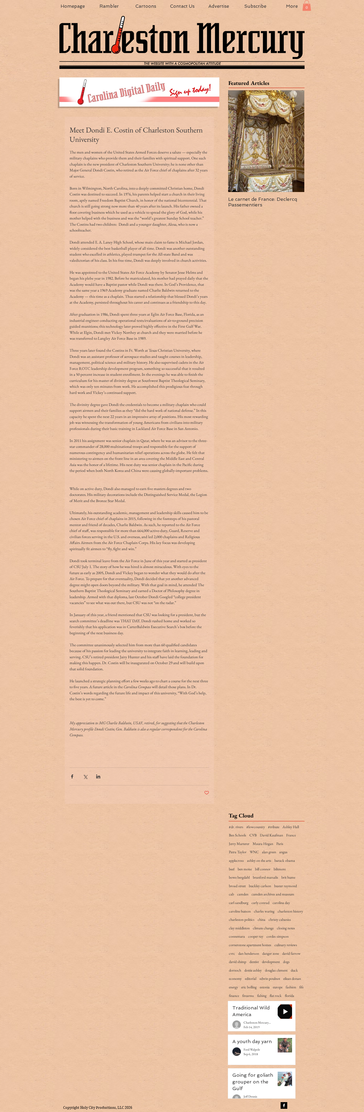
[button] (306, 5)
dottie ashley (253, 970)
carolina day (281, 902)
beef (231, 869)
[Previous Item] (236, 141)
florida (289, 995)
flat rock (276, 995)
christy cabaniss (280, 919)
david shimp (237, 961)
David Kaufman (271, 835)
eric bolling (249, 987)
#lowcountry (255, 826)
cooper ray (255, 936)
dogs (286, 961)
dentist (254, 961)
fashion (291, 987)
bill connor (262, 869)
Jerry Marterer (239, 843)
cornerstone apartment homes (250, 944)
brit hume (288, 877)
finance (234, 995)
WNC (254, 851)
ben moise (245, 869)
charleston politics (241, 919)
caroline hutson (240, 911)
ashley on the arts (259, 860)
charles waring (264, 911)
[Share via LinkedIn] (98, 776)
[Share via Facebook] (72, 776)
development (271, 961)
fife (301, 987)
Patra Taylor (237, 851)
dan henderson (248, 953)
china (261, 919)
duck (294, 970)
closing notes (286, 928)
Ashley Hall (290, 826)
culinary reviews (285, 944)
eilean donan (292, 978)
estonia (265, 987)
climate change (263, 928)
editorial (250, 978)
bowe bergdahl (239, 877)
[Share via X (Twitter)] (85, 776)
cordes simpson (277, 936)
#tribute (273, 826)
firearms (248, 995)
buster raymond (285, 885)
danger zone (270, 953)
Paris (279, 843)
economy (235, 978)
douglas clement (276, 970)
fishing (261, 995)
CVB (253, 835)
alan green (269, 851)
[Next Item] (295, 141)
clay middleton (239, 928)
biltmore (280, 869)
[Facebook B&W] (284, 1105)
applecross (236, 860)
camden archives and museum (273, 894)
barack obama (284, 860)
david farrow (291, 953)
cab (231, 894)
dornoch (235, 970)
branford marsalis (265, 877)
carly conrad (260, 902)
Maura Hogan (263, 843)
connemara (237, 936)
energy (233, 987)
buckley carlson (260, 885)
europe (277, 987)
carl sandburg (238, 902)
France (291, 835)
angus (283, 851)
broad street (237, 885)
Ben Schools (237, 835)
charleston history (290, 911)
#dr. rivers (236, 826)
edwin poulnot (270, 978)
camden (242, 894)
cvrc (232, 953)
